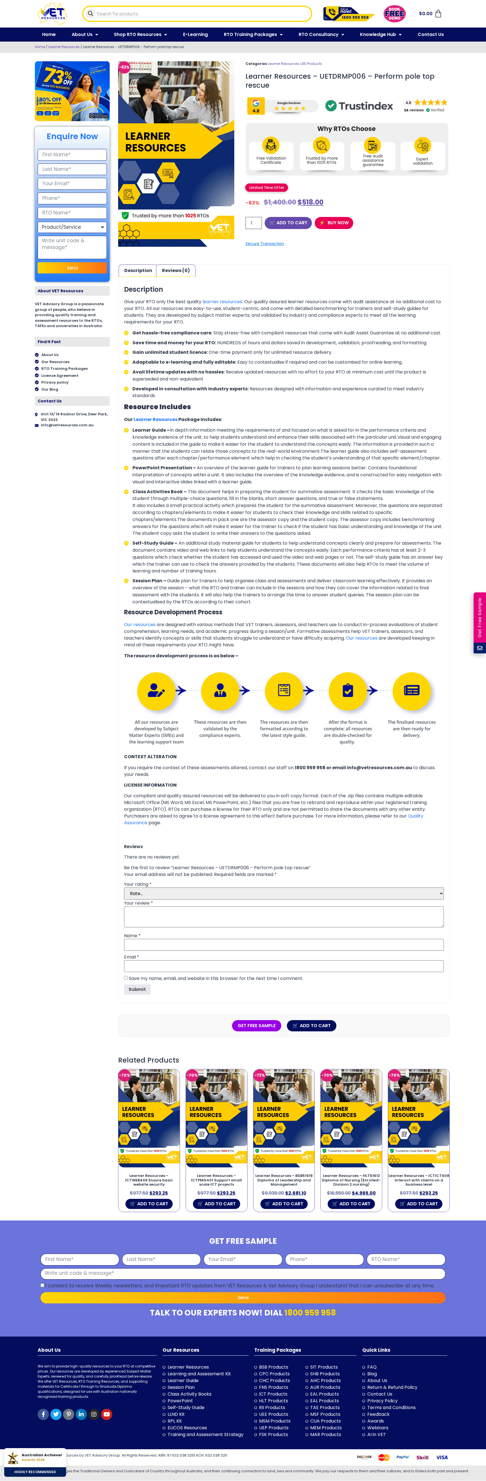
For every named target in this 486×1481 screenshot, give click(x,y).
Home (49, 34)
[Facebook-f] (43, 1414)
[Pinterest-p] (68, 1414)
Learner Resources (64, 46)
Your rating (138, 884)
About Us (82, 34)
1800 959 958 (310, 1312)
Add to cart (291, 222)
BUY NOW (338, 222)
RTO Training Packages (250, 34)
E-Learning (195, 34)
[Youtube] (106, 1414)
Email (131, 957)
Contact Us (431, 34)
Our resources (140, 624)
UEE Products (311, 63)
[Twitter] (56, 1414)
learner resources (222, 301)
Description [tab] (138, 270)
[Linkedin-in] (81, 1414)
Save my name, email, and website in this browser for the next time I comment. (216, 978)
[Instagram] (94, 1414)
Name (132, 936)
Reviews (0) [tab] (176, 270)
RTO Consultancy (319, 34)
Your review (138, 903)
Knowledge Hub (378, 34)
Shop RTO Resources (137, 34)
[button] (266, 187)
